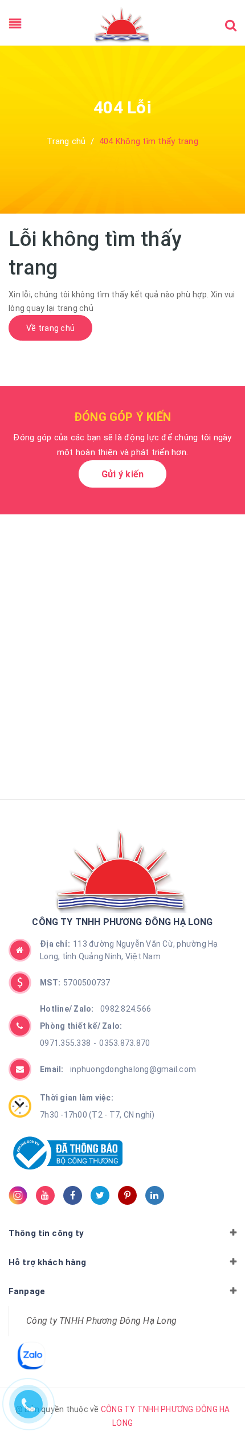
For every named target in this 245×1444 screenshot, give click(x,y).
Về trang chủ (50, 328)
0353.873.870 (124, 1043)
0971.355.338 (65, 1043)
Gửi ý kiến (122, 474)
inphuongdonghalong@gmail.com (118, 1069)
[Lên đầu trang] (216, 1401)
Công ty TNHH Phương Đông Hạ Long (101, 1320)
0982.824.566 (95, 1008)
